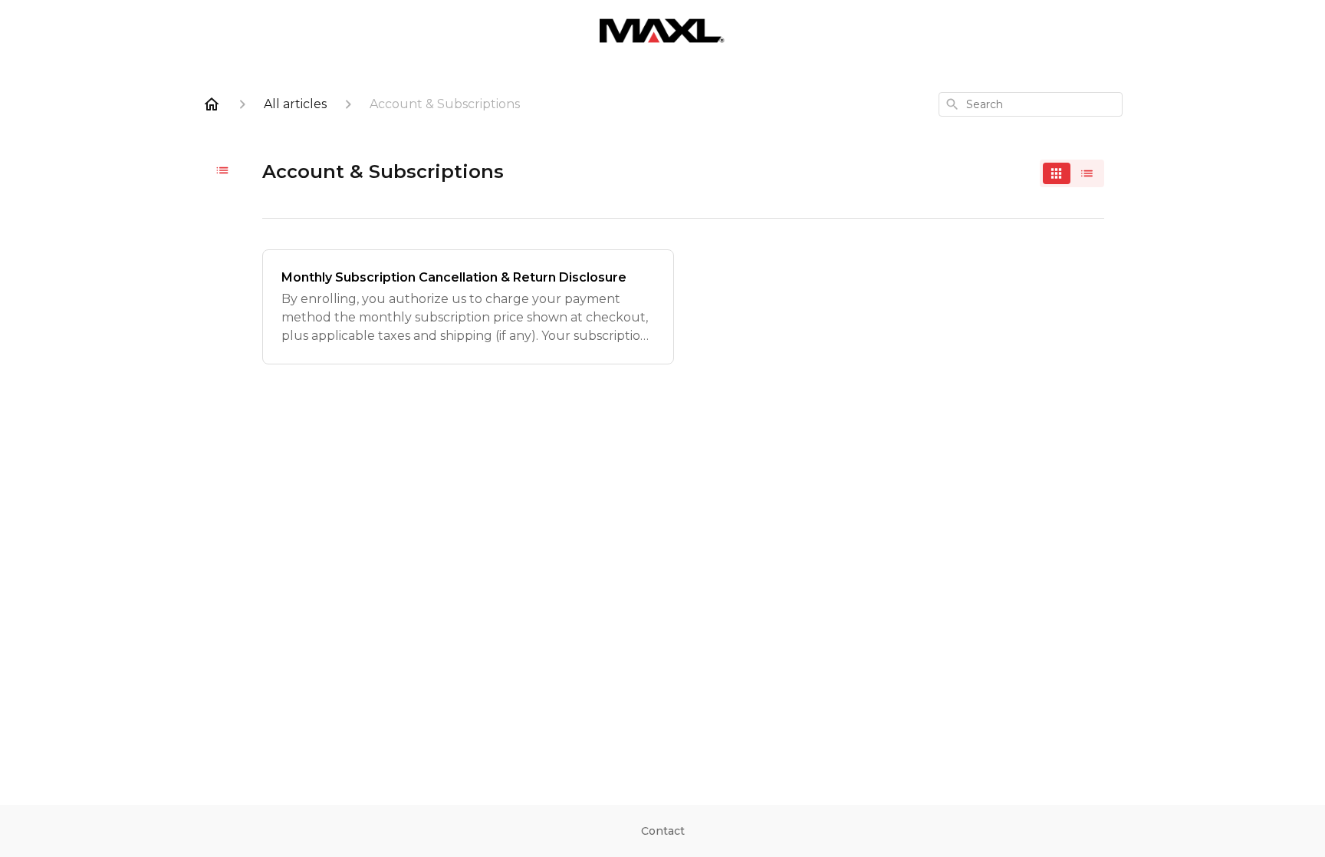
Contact (663, 831)
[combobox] (1031, 104)
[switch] (1072, 173)
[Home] (211, 104)
